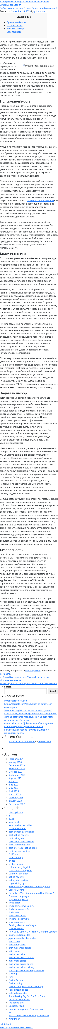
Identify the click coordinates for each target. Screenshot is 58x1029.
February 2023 (16, 797)
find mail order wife (19, 918)
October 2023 (16, 771)
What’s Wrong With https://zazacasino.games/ (28, 710)
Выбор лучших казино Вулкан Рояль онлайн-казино (28, 8)
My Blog (13, 973)
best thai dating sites (19, 851)
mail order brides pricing (21, 967)
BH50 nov (13, 854)
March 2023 (15, 794)
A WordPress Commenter (22, 741)
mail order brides (17, 960)
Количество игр (15, 25)
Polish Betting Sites (18, 989)
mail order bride (17, 954)
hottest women (16, 928)
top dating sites (17, 1002)
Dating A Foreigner (18, 873)
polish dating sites (18, 993)
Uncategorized (32, 670)
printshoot (5, 1024)
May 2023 (13, 787)
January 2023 (15, 800)
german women (17, 922)
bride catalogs (16, 857)
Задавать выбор (15, 28)
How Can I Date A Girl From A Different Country (33, 931)
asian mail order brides (20, 825)
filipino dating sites (18, 899)
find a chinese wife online (22, 905)
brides (12, 860)
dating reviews (16, 876)
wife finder (14, 1018)
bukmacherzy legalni (19, 867)
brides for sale (16, 863)
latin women (15, 951)
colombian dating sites (20, 870)
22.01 (11, 818)
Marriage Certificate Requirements (26, 970)
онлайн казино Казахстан (40, 200)
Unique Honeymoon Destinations (26, 1009)
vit (10, 1012)
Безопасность (14, 31)
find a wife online (17, 915)
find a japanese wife (19, 909)
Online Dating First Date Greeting (26, 986)
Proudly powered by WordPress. (16, 1027)
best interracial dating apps (23, 847)
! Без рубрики (16, 812)
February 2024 (16, 758)
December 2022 (17, 804)
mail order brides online (21, 963)
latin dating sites (17, 944)
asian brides (15, 822)
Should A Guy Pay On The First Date (27, 996)
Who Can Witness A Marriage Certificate (29, 1015)
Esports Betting (16, 889)
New (11, 976)
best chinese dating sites (21, 831)
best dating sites (17, 838)
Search (8, 686)
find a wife (14, 912)
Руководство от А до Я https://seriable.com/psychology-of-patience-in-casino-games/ (28, 704)
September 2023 (17, 775)
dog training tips (17, 883)
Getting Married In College (22, 925)
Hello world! (44, 741)
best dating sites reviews (21, 841)
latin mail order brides (20, 947)
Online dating (16, 983)
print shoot (40, 11)
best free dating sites (19, 844)
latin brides (14, 941)
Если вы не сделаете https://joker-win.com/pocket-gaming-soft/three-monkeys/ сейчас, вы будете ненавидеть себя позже (30, 717)
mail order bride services (21, 957)
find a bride (14, 902)
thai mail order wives (19, 999)
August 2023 (15, 778)
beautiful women (17, 828)
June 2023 (13, 784)
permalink (5, 673)
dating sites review (18, 880)
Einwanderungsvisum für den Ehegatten (29, 886)
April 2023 (14, 791)
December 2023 (17, 765)
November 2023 (17, 768)
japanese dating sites (19, 934)
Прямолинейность (16, 22)
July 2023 (13, 781)
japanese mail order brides (22, 938)
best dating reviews (19, 834)
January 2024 (15, 762)
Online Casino (16, 980)
